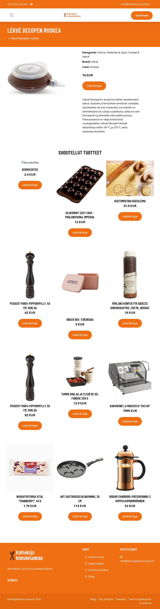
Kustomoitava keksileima (130, 201)
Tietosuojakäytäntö (139, 599)
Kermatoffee (30, 169)
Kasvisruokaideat (98, 570)
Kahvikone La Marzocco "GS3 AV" (130, 406)
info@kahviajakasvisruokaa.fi (135, 4)
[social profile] (31, 4)
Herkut (102, 52)
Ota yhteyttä (106, 599)
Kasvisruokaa (96, 557)
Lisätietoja (94, 85)
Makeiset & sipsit (117, 52)
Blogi (91, 576)
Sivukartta (145, 603)
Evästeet (121, 599)
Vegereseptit (95, 563)
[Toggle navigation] (11, 15)
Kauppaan (141, 15)
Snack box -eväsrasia (79, 319)
